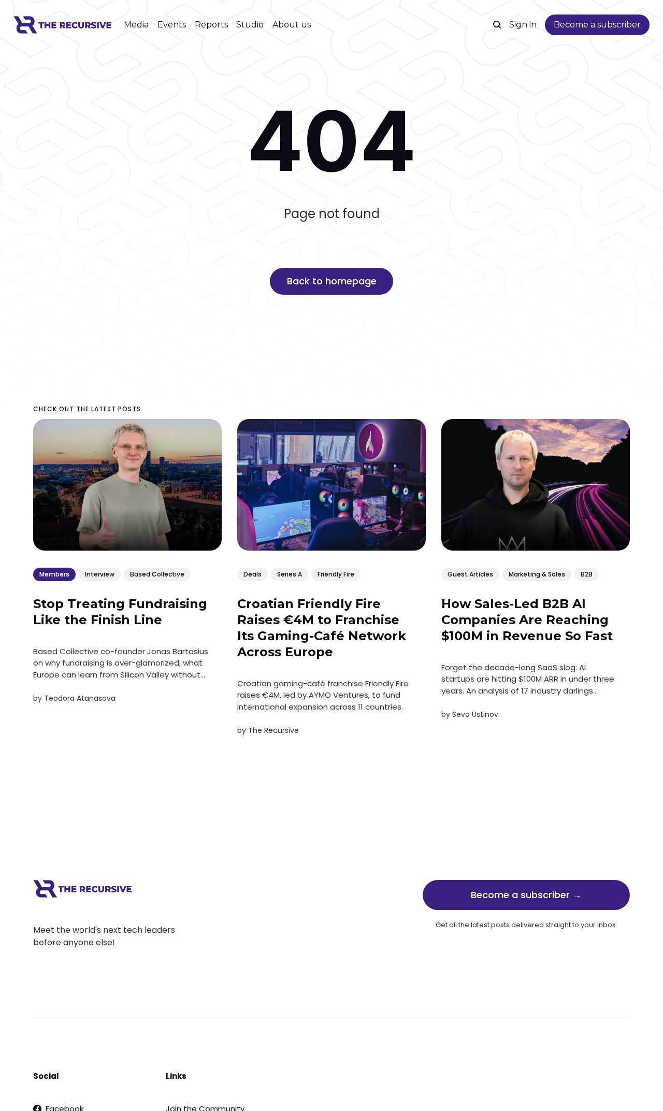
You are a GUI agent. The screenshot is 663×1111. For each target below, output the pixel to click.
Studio (250, 25)
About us (291, 25)
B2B (587, 573)
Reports (211, 25)
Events (171, 25)
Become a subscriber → (526, 894)
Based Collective (157, 573)
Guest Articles (470, 573)
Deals (252, 573)
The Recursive (273, 730)
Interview (99, 573)
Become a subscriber (597, 25)
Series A (289, 573)
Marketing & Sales (537, 573)
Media (136, 25)
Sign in (523, 25)
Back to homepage (332, 281)
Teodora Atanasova (80, 697)
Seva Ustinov (475, 714)
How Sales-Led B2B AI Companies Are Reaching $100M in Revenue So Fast (527, 619)
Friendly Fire (336, 573)
